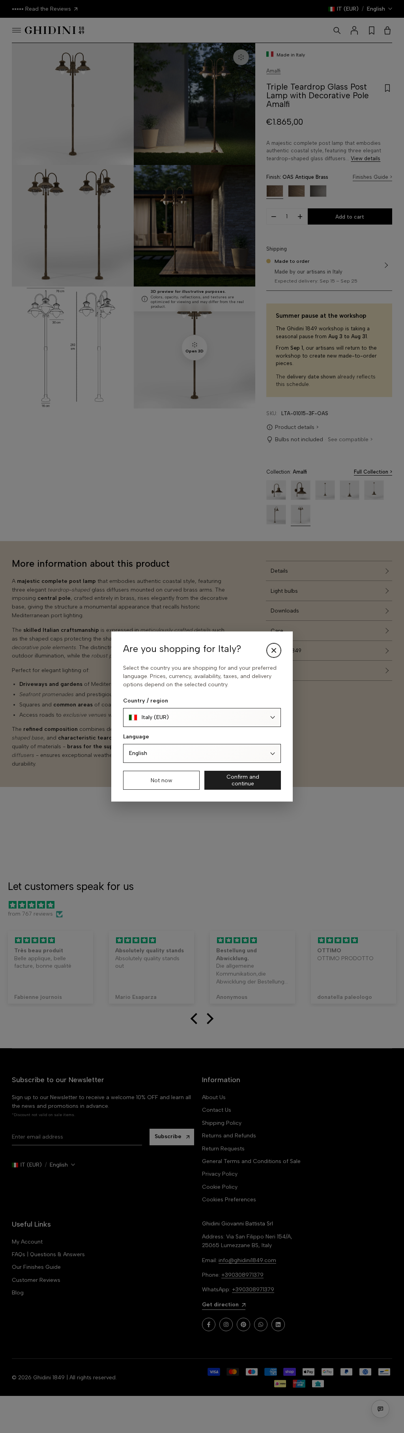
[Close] (274, 650)
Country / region (145, 700)
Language (136, 736)
